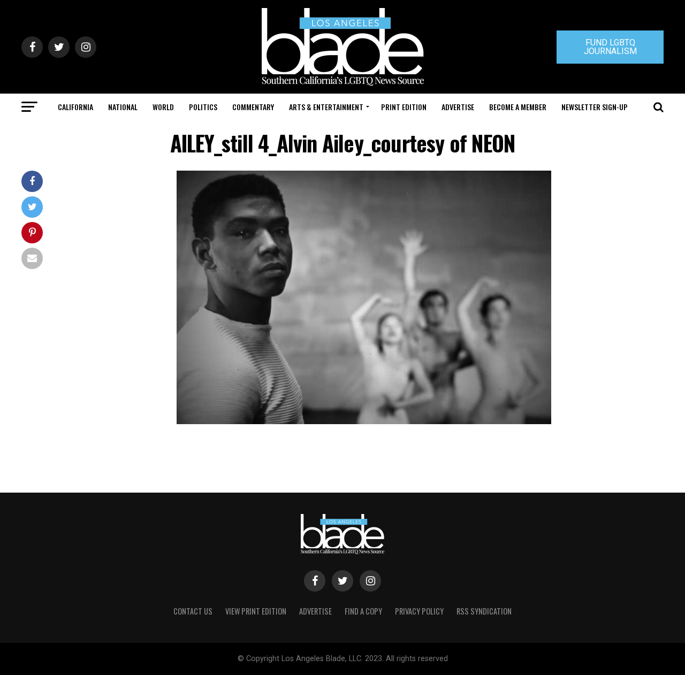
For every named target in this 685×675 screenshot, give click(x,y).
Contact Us (192, 611)
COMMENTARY (253, 106)
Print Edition (404, 106)
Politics (203, 106)
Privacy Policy (419, 611)
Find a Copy (363, 611)
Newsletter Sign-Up (594, 106)
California (75, 106)
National (123, 106)
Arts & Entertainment (326, 106)
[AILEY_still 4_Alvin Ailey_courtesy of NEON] (364, 421)
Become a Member (517, 106)
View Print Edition (255, 611)
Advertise (458, 106)
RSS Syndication (484, 611)
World (163, 106)
